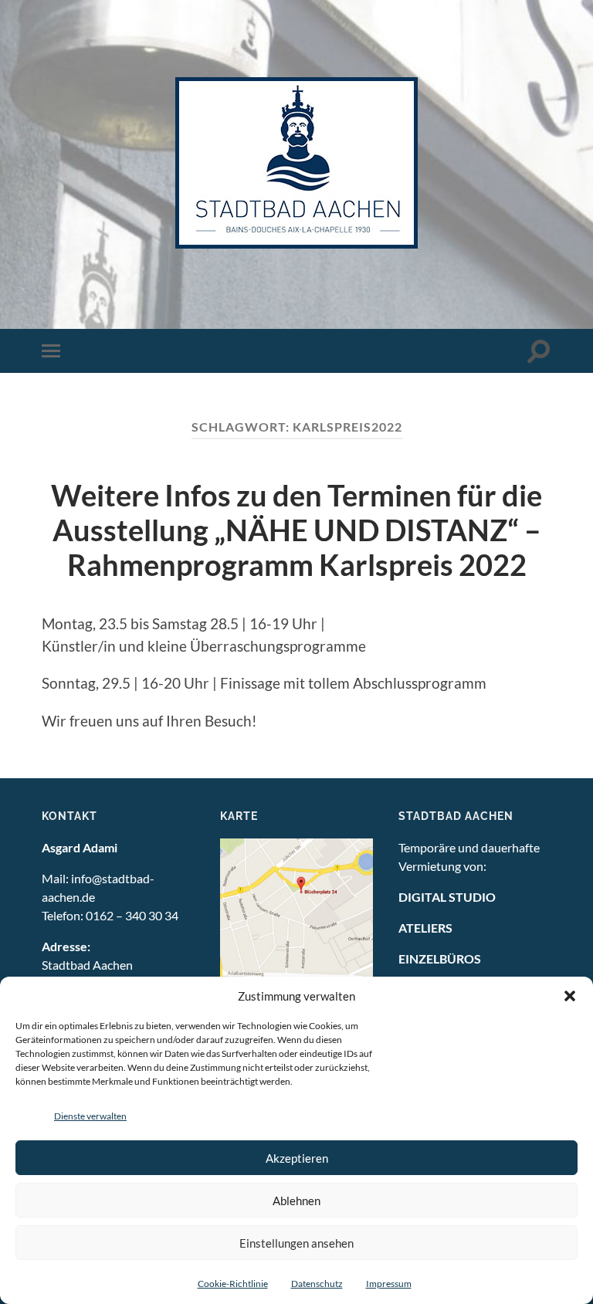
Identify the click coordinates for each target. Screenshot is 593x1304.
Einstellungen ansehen (296, 1243)
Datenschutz (317, 1283)
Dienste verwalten (90, 1116)
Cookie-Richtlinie (233, 1283)
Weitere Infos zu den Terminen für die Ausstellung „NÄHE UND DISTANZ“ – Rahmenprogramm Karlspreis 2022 (296, 530)
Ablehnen (296, 1200)
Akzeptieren (297, 1158)
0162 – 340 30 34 (132, 915)
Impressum (389, 1283)
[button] (570, 996)
